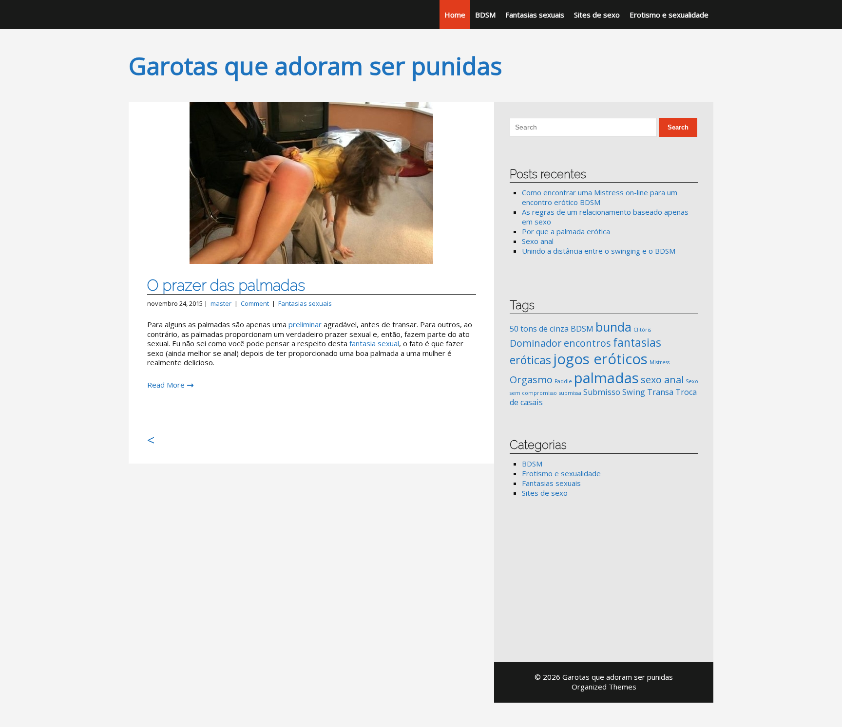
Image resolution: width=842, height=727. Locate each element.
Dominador (536, 343)
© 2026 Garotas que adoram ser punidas (604, 677)
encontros (587, 343)
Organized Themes (604, 686)
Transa (660, 392)
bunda (613, 327)
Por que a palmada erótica (566, 231)
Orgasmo (531, 379)
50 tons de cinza (539, 328)
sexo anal (662, 379)
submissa (570, 393)
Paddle (563, 381)
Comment (255, 303)
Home (454, 14)
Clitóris (642, 329)
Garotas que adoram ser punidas (315, 65)
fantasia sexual (374, 343)
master (220, 303)
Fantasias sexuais (534, 14)
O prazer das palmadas (226, 285)
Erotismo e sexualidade (669, 14)
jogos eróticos (600, 359)
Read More (166, 385)
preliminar (306, 324)
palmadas (606, 378)
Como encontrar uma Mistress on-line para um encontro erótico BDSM (599, 197)
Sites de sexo (597, 14)
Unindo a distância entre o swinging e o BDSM (598, 251)
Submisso (601, 392)
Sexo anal (538, 241)
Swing (633, 392)
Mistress (660, 362)
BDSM (485, 14)
